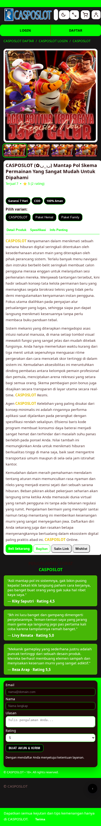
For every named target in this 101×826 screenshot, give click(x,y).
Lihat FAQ (82, 3)
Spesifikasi (38, 230)
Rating (11, 730)
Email (10, 685)
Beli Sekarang (19, 549)
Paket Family (70, 217)
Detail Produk (16, 230)
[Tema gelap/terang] (63, 14)
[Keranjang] (85, 14)
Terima (40, 819)
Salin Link (61, 549)
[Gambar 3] (62, 150)
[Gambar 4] (86, 150)
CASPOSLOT (18, 217)
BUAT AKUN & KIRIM (24, 748)
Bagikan (42, 549)
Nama (10, 699)
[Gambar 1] (15, 150)
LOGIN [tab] (25, 30)
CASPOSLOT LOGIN (53, 41)
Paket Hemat (44, 217)
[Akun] (96, 14)
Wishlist (81, 549)
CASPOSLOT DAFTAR (19, 41)
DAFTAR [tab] (75, 30)
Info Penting (59, 230)
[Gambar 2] (38, 150)
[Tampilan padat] (74, 14)
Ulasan (11, 713)
